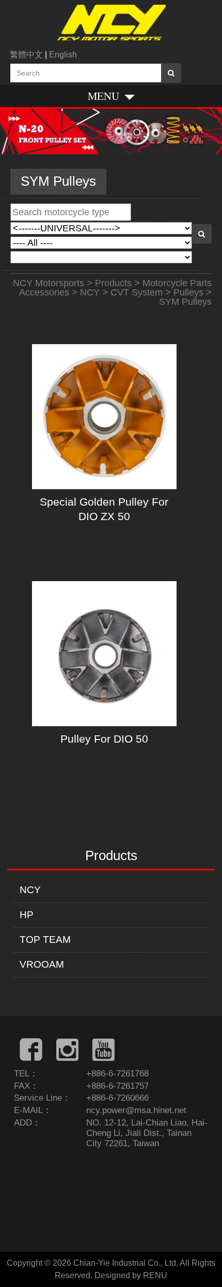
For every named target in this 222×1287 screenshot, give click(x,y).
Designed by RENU (130, 1275)
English (63, 54)
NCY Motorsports (48, 283)
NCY (30, 889)
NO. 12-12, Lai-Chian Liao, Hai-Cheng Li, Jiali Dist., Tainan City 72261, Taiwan (147, 1133)
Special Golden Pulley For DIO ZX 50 (104, 509)
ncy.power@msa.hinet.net (136, 1110)
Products (113, 283)
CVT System (136, 292)
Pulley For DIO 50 (104, 739)
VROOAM (42, 964)
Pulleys (188, 292)
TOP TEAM (45, 939)
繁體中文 (26, 54)
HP (27, 914)
